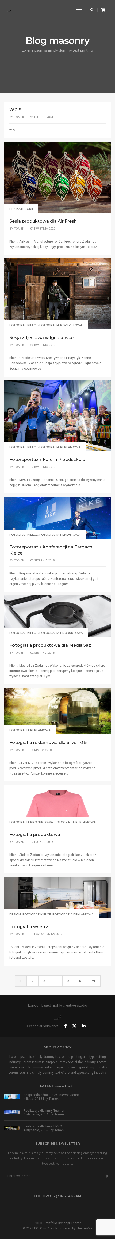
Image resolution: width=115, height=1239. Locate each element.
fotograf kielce (23, 325)
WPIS (15, 109)
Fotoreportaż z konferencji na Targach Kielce (50, 550)
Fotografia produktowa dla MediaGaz (50, 645)
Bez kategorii (21, 209)
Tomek (19, 117)
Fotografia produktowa (61, 633)
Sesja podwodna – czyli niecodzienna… (53, 1095)
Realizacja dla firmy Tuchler (44, 1111)
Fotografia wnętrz (28, 926)
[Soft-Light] (9, 9)
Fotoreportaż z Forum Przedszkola (47, 459)
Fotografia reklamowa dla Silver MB (48, 742)
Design (15, 914)
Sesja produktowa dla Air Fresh (43, 221)
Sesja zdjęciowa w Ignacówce (41, 337)
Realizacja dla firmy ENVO (43, 1126)
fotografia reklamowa (59, 447)
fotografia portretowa (60, 325)
